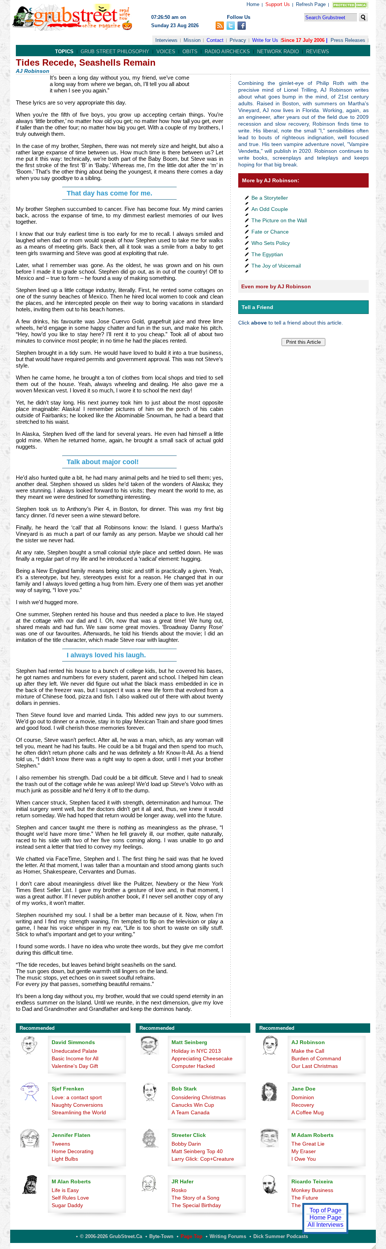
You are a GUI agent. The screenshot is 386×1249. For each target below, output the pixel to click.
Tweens (61, 1144)
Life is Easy (65, 1190)
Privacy (238, 40)
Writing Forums (228, 1236)
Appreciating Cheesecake (202, 1058)
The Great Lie (308, 1144)
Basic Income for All (75, 1058)
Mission (192, 40)
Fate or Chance (270, 232)
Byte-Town (161, 1236)
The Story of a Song (195, 1198)
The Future (304, 1198)
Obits (190, 51)
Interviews (166, 40)
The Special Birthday (196, 1205)
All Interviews (325, 1224)
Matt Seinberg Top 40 (197, 1151)
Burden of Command (316, 1058)
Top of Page (325, 1210)
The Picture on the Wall (279, 220)
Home (253, 4)
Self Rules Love (70, 1198)
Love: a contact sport (77, 1097)
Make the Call (307, 1051)
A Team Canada (191, 1112)
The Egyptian (267, 254)
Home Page (325, 1217)
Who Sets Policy (270, 243)
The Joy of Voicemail (276, 266)
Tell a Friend (257, 307)
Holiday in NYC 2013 (196, 1051)
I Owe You (303, 1159)
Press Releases (348, 40)
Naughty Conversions (77, 1105)
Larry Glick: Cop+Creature (203, 1159)
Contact (215, 40)
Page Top (191, 1236)
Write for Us (265, 40)
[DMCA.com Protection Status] (348, 6)
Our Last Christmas (314, 1066)
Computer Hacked (193, 1066)
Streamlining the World (79, 1112)
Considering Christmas (199, 1097)
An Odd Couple (269, 209)
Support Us (277, 4)
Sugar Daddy (67, 1205)
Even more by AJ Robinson (276, 286)
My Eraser (303, 1151)
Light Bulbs (65, 1159)
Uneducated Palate (74, 1051)
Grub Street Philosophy (115, 51)
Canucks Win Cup (193, 1105)
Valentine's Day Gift (75, 1066)
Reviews (317, 51)
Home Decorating (72, 1151)
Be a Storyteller (269, 198)
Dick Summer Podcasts (280, 1236)
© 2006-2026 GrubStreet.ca (111, 1236)
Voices (165, 51)
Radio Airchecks (227, 51)
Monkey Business (312, 1190)
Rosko (179, 1190)
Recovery (302, 1105)
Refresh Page (311, 4)
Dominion (302, 1097)
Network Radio (278, 51)
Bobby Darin (186, 1144)
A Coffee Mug (307, 1112)
